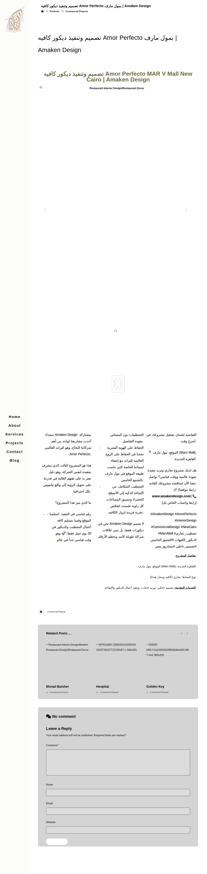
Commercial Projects (56, 612)
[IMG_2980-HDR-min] (116, 210)
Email (49, 803)
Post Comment (57, 841)
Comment (52, 745)
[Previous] (45, 209)
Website (50, 822)
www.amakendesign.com (171, 496)
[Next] (185, 209)
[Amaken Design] (14, 19)
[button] (118, 384)
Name (49, 784)
